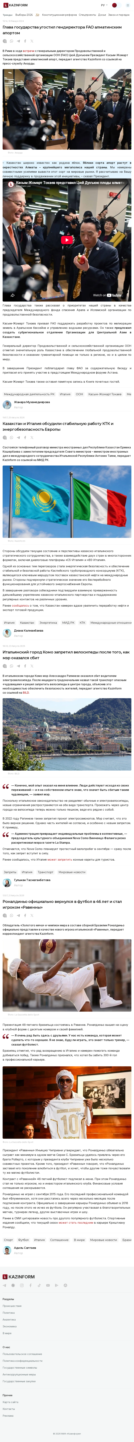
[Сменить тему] (117, 5)
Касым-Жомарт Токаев (104, 394)
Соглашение (59, 1240)
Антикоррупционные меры (19, 1374)
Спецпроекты (87, 14)
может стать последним (76, 1222)
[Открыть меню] (128, 5)
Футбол (23, 1240)
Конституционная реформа (59, 14)
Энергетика (48, 622)
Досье (102, 14)
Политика (9, 1312)
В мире (79, 1240)
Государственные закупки (19, 1381)
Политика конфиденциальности (22, 1360)
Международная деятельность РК (29, 394)
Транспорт (45, 872)
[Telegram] (18, 41)
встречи (28, 51)
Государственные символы (20, 1367)
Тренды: (8, 14)
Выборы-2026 (24, 14)
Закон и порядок (119, 14)
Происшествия (12, 1306)
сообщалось (21, 605)
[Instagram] (5, 41)
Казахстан (27, 622)
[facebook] (30, 1285)
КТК (82, 622)
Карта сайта (10, 1402)
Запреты (10, 872)
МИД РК (68, 622)
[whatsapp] (11, 41)
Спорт (8, 1240)
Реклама (8, 1415)
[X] (32, 41)
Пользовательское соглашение (22, 1354)
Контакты (9, 1409)
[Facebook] (25, 41)
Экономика (10, 1326)
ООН (79, 394)
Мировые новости (72, 872)
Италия (65, 394)
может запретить (59, 859)
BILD (26, 692)
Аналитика (9, 1319)
